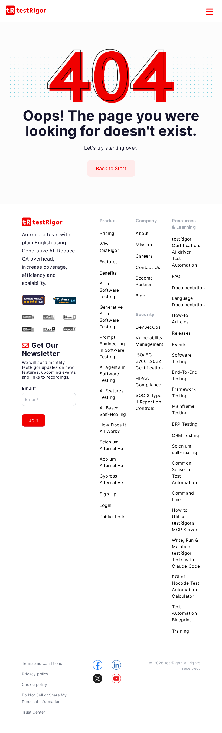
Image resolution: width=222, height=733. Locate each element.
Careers (144, 256)
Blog (140, 295)
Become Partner (144, 281)
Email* (29, 388)
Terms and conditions (42, 663)
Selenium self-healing (184, 449)
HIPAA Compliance (148, 381)
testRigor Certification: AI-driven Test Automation (186, 252)
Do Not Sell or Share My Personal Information (44, 698)
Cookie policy (34, 684)
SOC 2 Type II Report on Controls (148, 402)
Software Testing (181, 358)
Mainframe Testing (183, 409)
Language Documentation (188, 301)
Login (106, 505)
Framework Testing (184, 392)
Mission (144, 244)
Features (109, 261)
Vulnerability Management (149, 341)
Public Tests (113, 516)
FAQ (176, 276)
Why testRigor (109, 247)
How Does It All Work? (113, 428)
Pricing (107, 233)
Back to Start (111, 168)
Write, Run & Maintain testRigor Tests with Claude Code (186, 553)
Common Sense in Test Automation (184, 472)
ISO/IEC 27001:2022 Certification (149, 361)
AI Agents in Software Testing (113, 373)
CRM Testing (185, 435)
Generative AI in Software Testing (111, 316)
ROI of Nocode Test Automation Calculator (185, 586)
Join (33, 420)
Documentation (188, 287)
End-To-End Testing (184, 375)
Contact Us (148, 267)
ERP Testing (184, 424)
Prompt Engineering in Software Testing (112, 346)
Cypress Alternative (111, 479)
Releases (181, 333)
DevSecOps (148, 327)
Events (179, 344)
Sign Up (108, 494)
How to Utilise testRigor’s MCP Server (184, 519)
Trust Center (33, 712)
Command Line (183, 496)
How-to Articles (180, 318)
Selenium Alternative (111, 445)
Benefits (108, 273)
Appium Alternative (111, 462)
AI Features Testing (111, 394)
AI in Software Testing (109, 290)
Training (180, 631)
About (142, 233)
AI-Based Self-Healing (113, 411)
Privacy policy (35, 674)
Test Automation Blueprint (184, 613)
